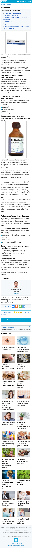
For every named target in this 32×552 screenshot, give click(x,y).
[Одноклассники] (16, 306)
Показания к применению (12, 15)
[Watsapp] (20, 306)
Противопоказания (10, 24)
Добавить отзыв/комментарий (16, 319)
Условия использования (16, 543)
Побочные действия (10, 21)
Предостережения (9, 28)
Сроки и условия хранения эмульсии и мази (17, 26)
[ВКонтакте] (13, 306)
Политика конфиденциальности (16, 545)
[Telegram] (23, 306)
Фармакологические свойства (13, 13)
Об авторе (16, 293)
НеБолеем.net (24, 1)
